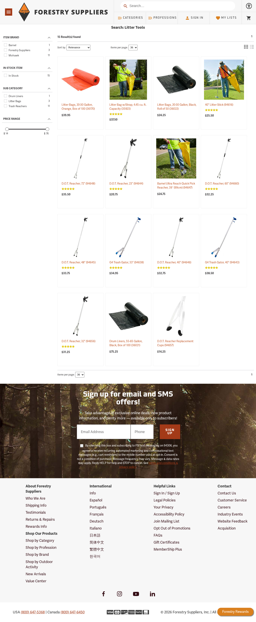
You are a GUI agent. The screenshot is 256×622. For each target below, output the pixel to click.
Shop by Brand (37, 554)
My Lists (229, 17)
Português (98, 507)
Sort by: (61, 47)
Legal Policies (165, 500)
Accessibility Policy (169, 514)
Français (97, 514)
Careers (224, 507)
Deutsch (96, 521)
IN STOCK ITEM (12, 68)
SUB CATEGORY (13, 88)
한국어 (95, 556)
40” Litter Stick (219, 105)
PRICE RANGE (11, 119)
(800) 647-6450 (73, 612)
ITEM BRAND (11, 37)
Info (93, 493)
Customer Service (232, 500)
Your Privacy (163, 507)
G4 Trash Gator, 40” (222, 262)
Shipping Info (36, 505)
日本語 (95, 535)
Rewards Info (36, 526)
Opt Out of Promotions (172, 528)
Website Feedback (233, 521)
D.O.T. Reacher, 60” (222, 183)
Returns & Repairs (40, 519)
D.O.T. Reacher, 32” (78, 341)
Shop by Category (40, 540)
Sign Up (170, 432)
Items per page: (119, 47)
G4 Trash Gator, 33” (126, 262)
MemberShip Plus (168, 549)
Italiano (96, 528)
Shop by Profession (41, 547)
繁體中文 (97, 549)
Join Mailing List (166, 521)
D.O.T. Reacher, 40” (174, 262)
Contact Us (227, 493)
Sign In (197, 17)
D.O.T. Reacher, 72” (78, 183)
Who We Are (35, 498)
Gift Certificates (166, 542)
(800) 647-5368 (33, 612)
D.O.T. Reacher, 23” (126, 183)
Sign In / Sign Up (167, 493)
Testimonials (36, 512)
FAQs (158, 535)
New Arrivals (36, 574)
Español (96, 500)
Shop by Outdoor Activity (39, 564)
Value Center (36, 581)
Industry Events (230, 514)
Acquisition (227, 528)
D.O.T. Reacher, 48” (79, 262)
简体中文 (97, 542)
